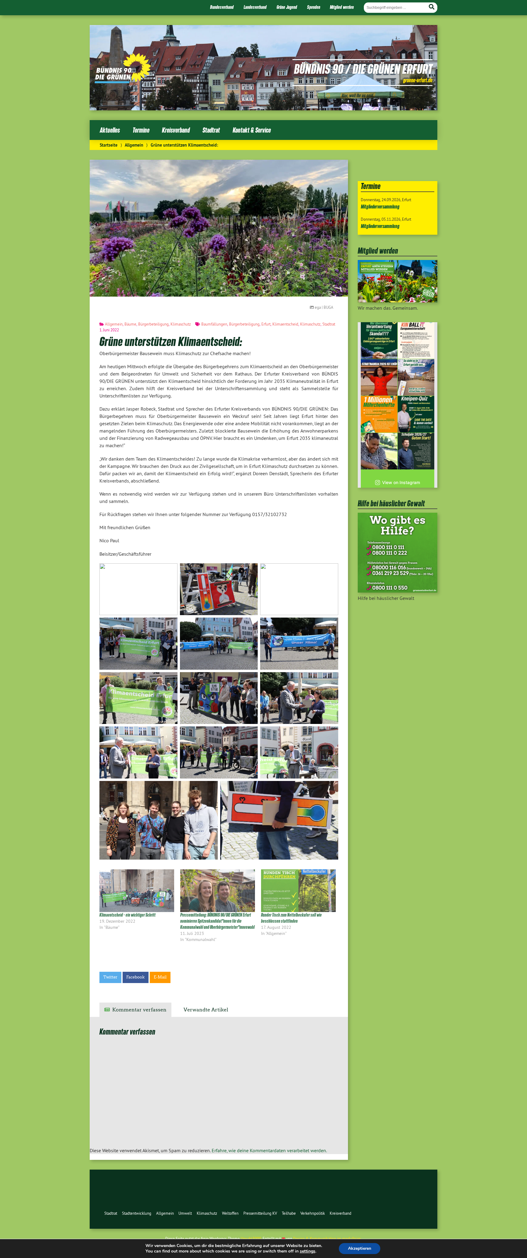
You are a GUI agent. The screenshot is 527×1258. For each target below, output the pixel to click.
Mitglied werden (342, 7)
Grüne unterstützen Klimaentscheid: (170, 341)
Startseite (108, 145)
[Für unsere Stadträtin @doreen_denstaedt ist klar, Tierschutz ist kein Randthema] (379, 451)
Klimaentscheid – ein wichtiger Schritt (127, 915)
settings (307, 1251)
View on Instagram (401, 482)
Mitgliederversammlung (380, 206)
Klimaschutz (180, 324)
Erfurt (266, 324)
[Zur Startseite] (123, 81)
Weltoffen (230, 1213)
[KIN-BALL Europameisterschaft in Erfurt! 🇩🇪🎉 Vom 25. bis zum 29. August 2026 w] (416, 340)
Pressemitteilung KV (260, 1213)
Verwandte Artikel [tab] (206, 1010)
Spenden (313, 7)
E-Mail (160, 977)
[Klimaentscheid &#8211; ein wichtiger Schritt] (136, 890)
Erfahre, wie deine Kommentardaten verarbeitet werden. (269, 1150)
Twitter (110, 977)
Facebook (135, 977)
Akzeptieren (359, 1248)
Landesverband (255, 7)
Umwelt (185, 1213)
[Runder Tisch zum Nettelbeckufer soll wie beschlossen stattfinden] (298, 890)
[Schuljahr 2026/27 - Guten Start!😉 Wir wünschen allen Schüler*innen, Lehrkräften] (416, 451)
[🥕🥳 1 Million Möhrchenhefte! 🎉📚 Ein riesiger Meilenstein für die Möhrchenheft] (379, 414)
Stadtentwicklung (136, 1213)
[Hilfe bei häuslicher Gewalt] (397, 591)
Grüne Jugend (287, 7)
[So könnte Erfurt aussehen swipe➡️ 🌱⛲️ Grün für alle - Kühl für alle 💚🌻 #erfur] (416, 377)
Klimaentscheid (285, 324)
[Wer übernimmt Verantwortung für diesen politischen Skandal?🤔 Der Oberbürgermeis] (379, 340)
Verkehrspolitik (312, 1213)
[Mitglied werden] (397, 301)
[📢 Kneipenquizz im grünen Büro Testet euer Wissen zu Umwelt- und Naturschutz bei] (416, 414)
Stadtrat (211, 130)
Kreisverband (176, 130)
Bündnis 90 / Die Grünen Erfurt (363, 68)
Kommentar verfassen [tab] (139, 1010)
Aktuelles (110, 130)
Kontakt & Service (252, 130)
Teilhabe (289, 1213)
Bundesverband (222, 7)
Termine (141, 130)
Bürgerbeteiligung (153, 324)
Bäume (130, 324)
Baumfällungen (214, 324)
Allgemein (134, 145)
